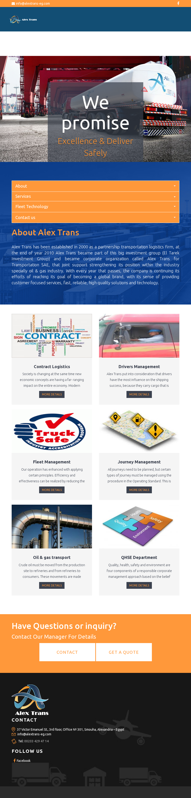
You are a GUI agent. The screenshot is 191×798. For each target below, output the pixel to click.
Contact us (25, 217)
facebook (23, 761)
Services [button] (23, 196)
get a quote (124, 652)
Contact (67, 652)
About (21, 186)
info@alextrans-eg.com (33, 3)
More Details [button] (52, 394)
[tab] (95, 196)
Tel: (33, 741)
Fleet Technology (31, 206)
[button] (9, 96)
